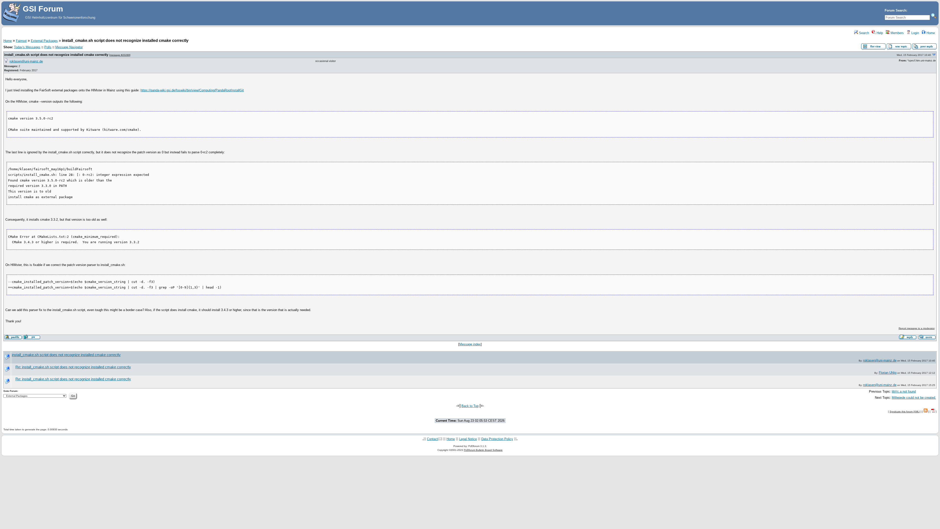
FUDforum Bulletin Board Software (483, 450)
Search (863, 33)
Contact (432, 439)
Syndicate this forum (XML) (905, 411)
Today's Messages (27, 47)
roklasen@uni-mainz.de (26, 61)
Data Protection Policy (497, 439)
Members (897, 33)
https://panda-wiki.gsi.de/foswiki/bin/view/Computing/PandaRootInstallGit (192, 90)
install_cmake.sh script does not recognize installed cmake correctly (56, 55)
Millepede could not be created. (914, 397)
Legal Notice (468, 439)
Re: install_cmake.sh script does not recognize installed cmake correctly (73, 367)
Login (914, 33)
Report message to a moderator (917, 328)
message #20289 (120, 55)
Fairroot (21, 41)
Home (930, 33)
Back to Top (470, 406)
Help (879, 33)
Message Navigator (69, 47)
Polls (47, 47)
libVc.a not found (904, 391)
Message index (470, 344)
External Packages (44, 41)
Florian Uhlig (887, 372)
